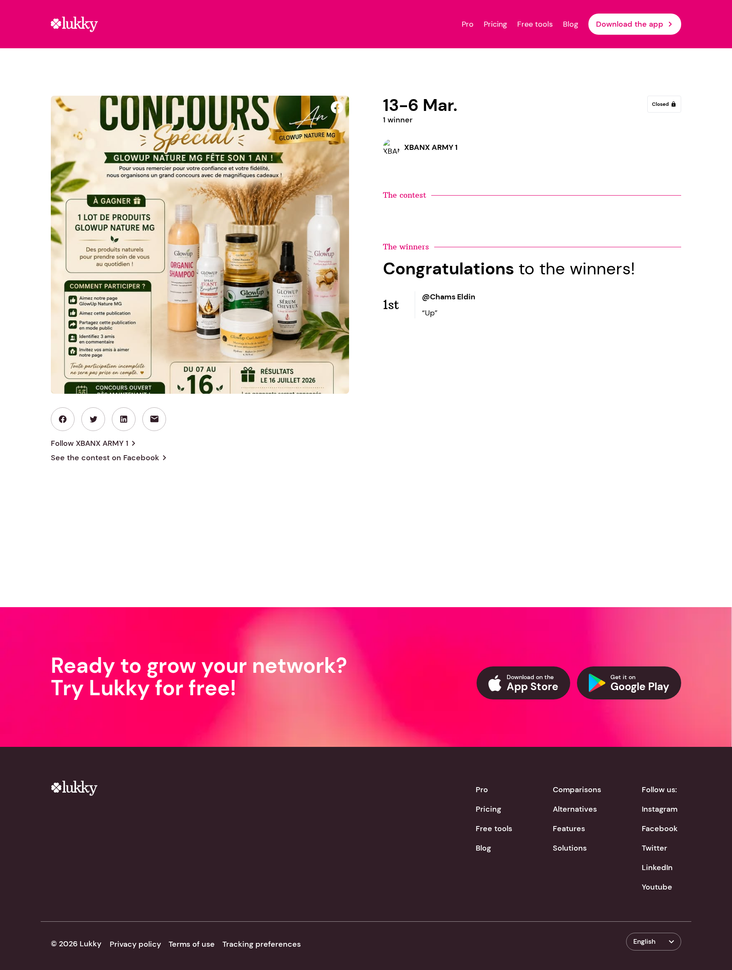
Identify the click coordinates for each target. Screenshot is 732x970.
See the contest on (110, 458)
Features (569, 829)
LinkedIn (657, 867)
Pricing (495, 24)
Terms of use (192, 944)
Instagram (659, 809)
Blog (570, 24)
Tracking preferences (261, 944)
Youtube (657, 887)
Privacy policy (135, 944)
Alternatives (575, 809)
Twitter (654, 848)
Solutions (570, 848)
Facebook (660, 829)
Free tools (535, 24)
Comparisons (577, 790)
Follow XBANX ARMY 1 (95, 443)
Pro (468, 24)
